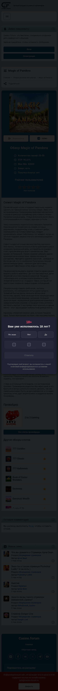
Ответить (29, 355)
